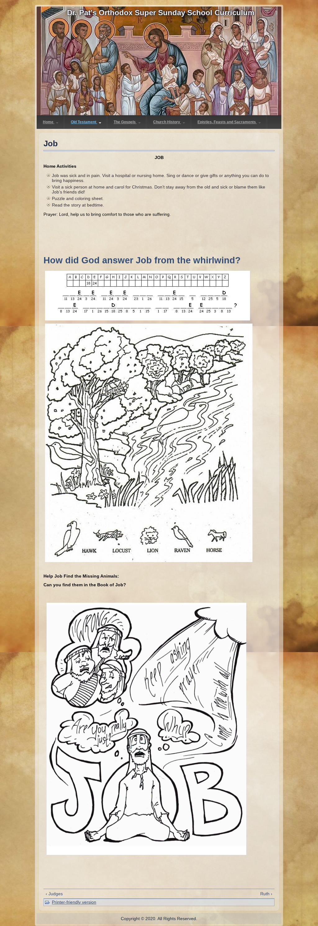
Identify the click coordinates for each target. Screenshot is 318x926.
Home (48, 122)
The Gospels (125, 122)
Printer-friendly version (74, 902)
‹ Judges (54, 893)
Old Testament (84, 122)
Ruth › (266, 893)
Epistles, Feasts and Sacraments (227, 122)
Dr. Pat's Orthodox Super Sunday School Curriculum (160, 12)
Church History (167, 122)
